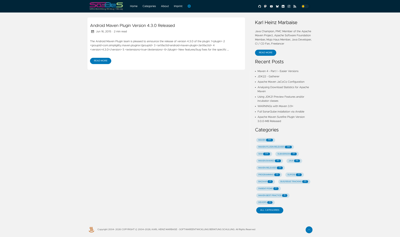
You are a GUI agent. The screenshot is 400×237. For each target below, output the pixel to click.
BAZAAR (264, 182)
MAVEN (264, 140)
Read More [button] (265, 53)
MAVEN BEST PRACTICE (272, 196)
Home (134, 6)
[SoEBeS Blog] (108, 6)
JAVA (293, 161)
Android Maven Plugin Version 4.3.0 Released (132, 26)
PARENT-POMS (267, 189)
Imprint (178, 6)
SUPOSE (294, 175)
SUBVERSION (286, 154)
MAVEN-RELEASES (269, 168)
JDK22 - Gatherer (269, 76)
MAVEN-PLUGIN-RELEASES (274, 147)
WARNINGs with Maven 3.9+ (275, 106)
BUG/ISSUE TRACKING (293, 182)
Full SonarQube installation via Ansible (281, 111)
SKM (263, 154)
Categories (149, 6)
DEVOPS (264, 202)
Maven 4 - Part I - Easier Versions (278, 71)
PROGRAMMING (268, 175)
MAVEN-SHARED (268, 161)
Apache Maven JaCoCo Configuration (281, 81)
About (165, 6)
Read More (100, 61)
